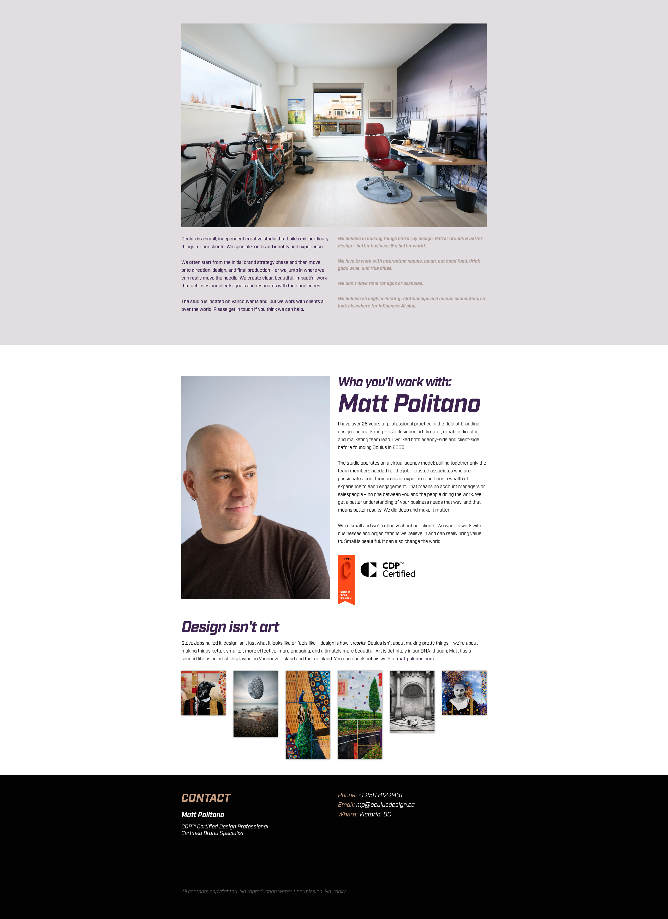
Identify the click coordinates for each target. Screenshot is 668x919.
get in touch (241, 309)
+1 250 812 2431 (380, 795)
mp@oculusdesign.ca (385, 805)
